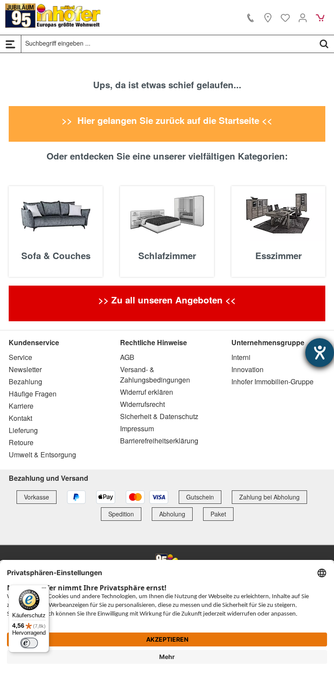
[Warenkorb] (320, 17)
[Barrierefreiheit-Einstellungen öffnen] (319, 352)
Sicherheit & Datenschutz (159, 416)
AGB (127, 357)
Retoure (21, 442)
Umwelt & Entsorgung (42, 455)
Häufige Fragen (33, 394)
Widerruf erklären (146, 392)
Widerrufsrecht (142, 404)
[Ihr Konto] (302, 17)
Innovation (247, 369)
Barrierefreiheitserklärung (159, 441)
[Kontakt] (250, 17)
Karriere (21, 406)
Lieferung (23, 430)
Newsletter (25, 369)
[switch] (29, 643)
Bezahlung (25, 381)
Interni (240, 357)
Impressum (137, 428)
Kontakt (20, 418)
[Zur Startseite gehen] (53, 15)
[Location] (268, 17)
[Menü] (10, 44)
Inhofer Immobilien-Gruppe (272, 381)
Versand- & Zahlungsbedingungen (155, 374)
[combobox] (167, 43)
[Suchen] (324, 43)
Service (20, 357)
